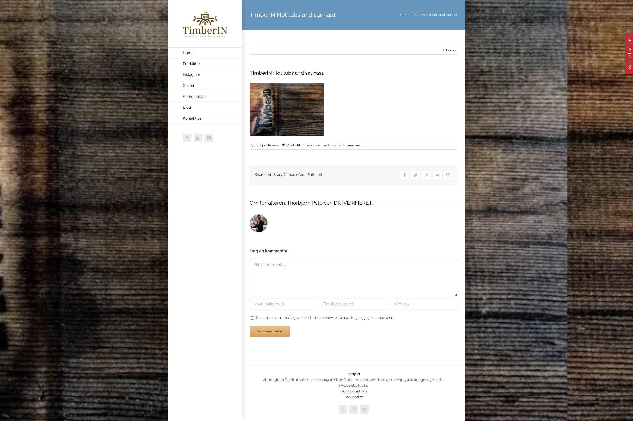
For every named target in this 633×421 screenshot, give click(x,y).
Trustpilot (353, 374)
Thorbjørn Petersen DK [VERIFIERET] (278, 145)
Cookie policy (353, 397)
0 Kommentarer (350, 145)
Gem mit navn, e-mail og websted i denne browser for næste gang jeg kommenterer (324, 318)
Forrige (451, 50)
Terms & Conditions (353, 391)
